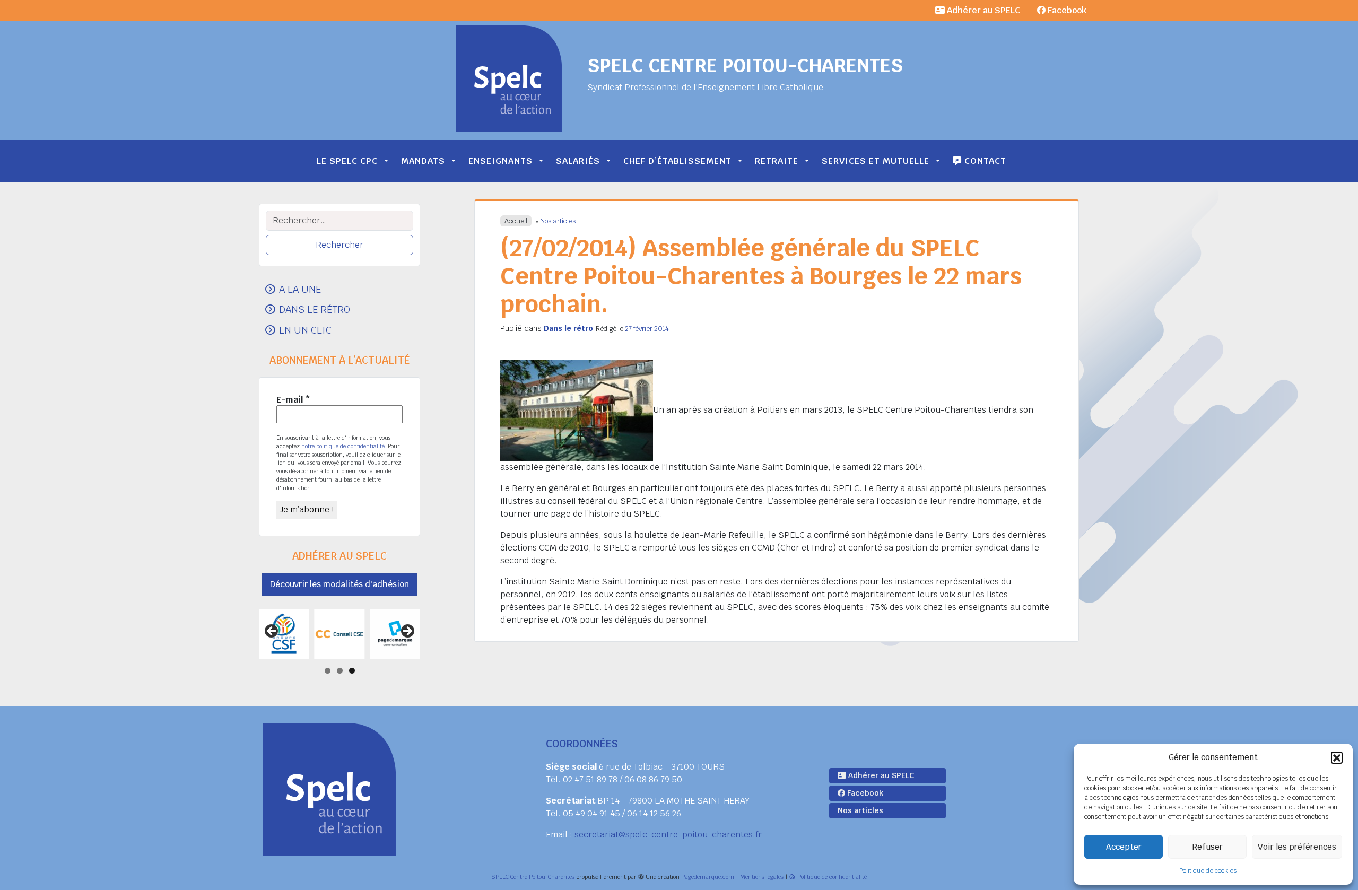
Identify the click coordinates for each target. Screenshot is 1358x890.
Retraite (776, 161)
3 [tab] (352, 671)
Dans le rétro (568, 328)
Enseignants (500, 161)
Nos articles (558, 220)
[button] (1336, 757)
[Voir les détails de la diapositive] (284, 634)
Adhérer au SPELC (982, 10)
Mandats (423, 161)
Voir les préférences (1297, 847)
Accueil (515, 220)
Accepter (1124, 847)
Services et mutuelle (875, 161)
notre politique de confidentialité (343, 446)
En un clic (305, 330)
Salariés (578, 161)
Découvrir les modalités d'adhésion (339, 584)
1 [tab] (327, 671)
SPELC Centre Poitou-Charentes (745, 65)
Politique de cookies (1208, 871)
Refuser (1207, 847)
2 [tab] (340, 671)
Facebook (1066, 10)
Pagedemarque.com (707, 876)
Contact (984, 161)
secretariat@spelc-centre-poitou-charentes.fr (668, 834)
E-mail (293, 400)
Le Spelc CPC (347, 161)
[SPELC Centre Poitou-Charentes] (509, 78)
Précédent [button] (272, 632)
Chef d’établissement (677, 161)
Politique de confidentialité (832, 876)
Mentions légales (762, 876)
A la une (300, 289)
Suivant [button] (407, 632)
